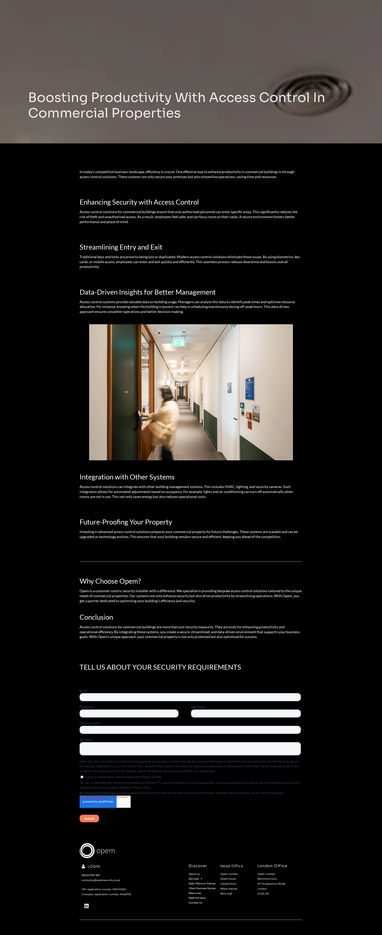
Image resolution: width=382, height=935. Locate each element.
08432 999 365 (91, 875)
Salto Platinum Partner (202, 883)
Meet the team (197, 897)
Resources (195, 893)
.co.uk (116, 880)
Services (194, 878)
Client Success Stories (202, 888)
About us (194, 873)
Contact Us (195, 902)
